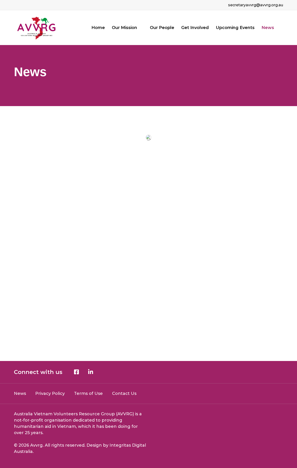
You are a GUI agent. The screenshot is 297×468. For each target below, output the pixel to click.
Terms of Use (88, 393)
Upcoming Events (235, 27)
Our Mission (124, 27)
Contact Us (124, 393)
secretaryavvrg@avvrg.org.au (255, 5)
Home (98, 27)
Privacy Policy (50, 393)
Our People (162, 27)
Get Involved (195, 27)
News (267, 27)
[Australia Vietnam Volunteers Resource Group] (36, 27)
